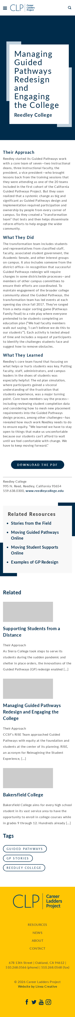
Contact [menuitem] (37, 948)
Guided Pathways (25, 849)
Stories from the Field (31, 523)
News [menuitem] (37, 932)
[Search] (70, 8)
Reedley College (24, 868)
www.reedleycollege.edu (45, 490)
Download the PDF (37, 465)
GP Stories (18, 858)
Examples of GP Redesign (34, 562)
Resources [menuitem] (37, 924)
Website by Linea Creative (37, 986)
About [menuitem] (37, 940)
